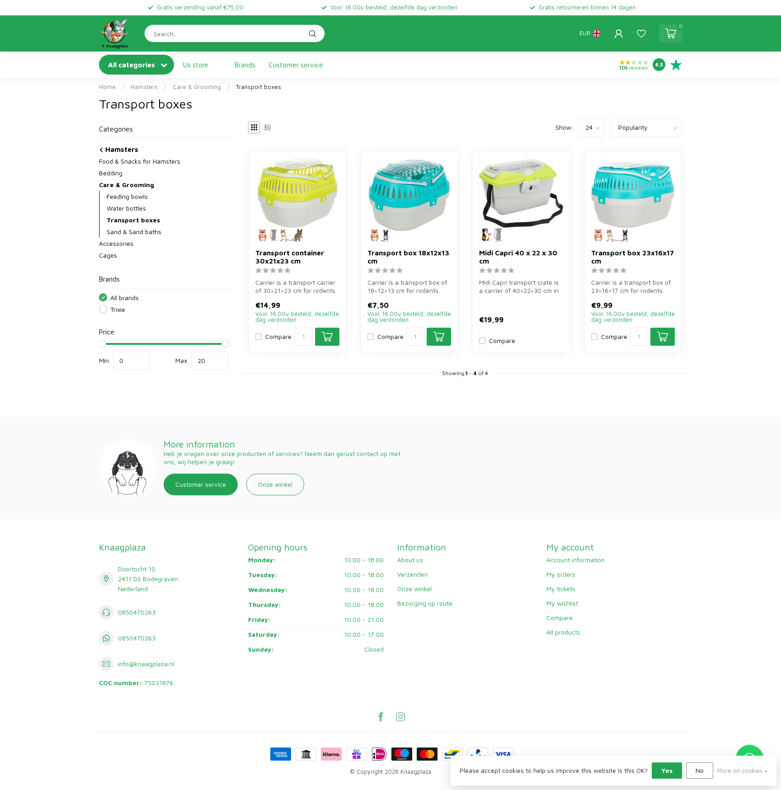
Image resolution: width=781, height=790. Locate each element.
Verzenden (412, 574)
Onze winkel (275, 484)
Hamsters (144, 86)
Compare (278, 336)
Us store (195, 65)
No (700, 770)
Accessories (116, 243)
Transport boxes (258, 86)
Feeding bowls (127, 196)
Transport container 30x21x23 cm (289, 257)
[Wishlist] (641, 33)
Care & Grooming (197, 86)
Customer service (295, 65)
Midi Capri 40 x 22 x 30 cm (518, 257)
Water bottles (126, 208)
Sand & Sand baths (134, 231)
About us (410, 560)
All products (563, 632)
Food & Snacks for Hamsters (139, 161)
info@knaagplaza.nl (146, 664)
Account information (575, 560)
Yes (667, 770)
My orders (560, 574)
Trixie (117, 309)
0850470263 (136, 612)
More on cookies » (742, 770)
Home (107, 86)
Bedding (110, 173)
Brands (245, 65)
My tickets (560, 588)
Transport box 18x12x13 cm (408, 257)
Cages (108, 255)
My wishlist (562, 603)
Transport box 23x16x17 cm (632, 257)
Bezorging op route (424, 603)
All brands (124, 297)
